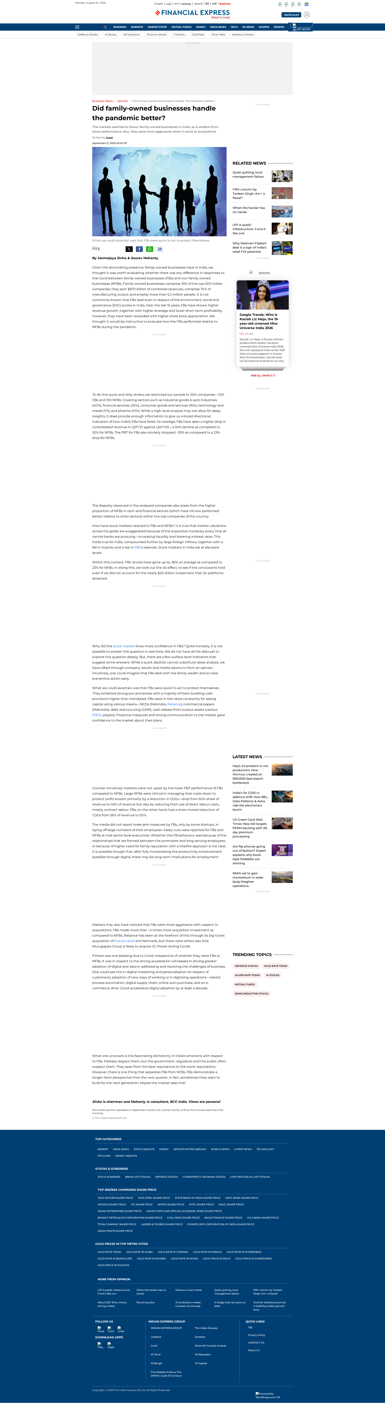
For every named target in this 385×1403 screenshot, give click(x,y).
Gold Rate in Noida (184, 1258)
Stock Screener (109, 1176)
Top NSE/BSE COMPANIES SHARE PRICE (127, 1190)
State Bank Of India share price (197, 1197)
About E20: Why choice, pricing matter (112, 1304)
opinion (122, 101)
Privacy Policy (256, 1335)
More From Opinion (114, 1279)
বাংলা (176, 3)
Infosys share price (112, 1204)
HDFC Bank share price (241, 1197)
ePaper (279, 26)
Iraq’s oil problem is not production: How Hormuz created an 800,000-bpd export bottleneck (250, 774)
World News (220, 1149)
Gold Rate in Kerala (207, 1251)
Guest (109, 137)
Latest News (243, 1149)
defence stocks (246, 965)
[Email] (119, 249)
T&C (250, 1327)
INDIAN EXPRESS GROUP (166, 1328)
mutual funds (245, 984)
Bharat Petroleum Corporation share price (130, 1217)
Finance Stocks (156, 34)
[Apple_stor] (108, 1345)
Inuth (154, 1345)
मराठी (214, 3)
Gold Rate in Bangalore (115, 1258)
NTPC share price (201, 1204)
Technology (265, 1149)
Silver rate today (247, 975)
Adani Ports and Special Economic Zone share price (184, 1211)
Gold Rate (198, 34)
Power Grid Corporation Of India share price (220, 1224)
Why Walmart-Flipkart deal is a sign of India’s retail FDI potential (249, 247)
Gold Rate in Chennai (173, 1251)
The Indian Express (206, 1328)
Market (103, 1149)
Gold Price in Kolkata (113, 1265)
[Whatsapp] (281, 5)
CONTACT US (256, 1342)
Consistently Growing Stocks (204, 1176)
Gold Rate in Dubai (139, 1251)
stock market (124, 646)
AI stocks (273, 975)
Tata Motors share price (115, 1197)
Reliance (174, 704)
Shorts (264, 26)
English (158, 3)
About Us (253, 1350)
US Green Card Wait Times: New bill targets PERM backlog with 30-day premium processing (250, 828)
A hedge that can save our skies (230, 1304)
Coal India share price (183, 1217)
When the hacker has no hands (249, 210)
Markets (137, 26)
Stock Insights (144, 1149)
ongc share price (231, 1204)
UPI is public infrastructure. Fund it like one (249, 229)
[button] (306, 14)
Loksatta (156, 1336)
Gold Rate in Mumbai (151, 1258)
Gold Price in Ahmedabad (253, 1258)
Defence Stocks (88, 34)
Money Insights (126, 1155)
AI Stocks (111, 34)
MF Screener (132, 34)
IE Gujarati (201, 1363)
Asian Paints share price (115, 1230)
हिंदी (207, 3)
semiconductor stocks (251, 993)
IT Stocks (179, 34)
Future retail (124, 941)
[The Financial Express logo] (192, 14)
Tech (234, 26)
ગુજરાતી (198, 3)
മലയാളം (186, 3)
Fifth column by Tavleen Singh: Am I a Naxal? (249, 193)
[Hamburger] (77, 27)
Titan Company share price (117, 1224)
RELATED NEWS (249, 163)
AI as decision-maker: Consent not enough (188, 1304)
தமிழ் (168, 3)
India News (218, 26)
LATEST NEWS (247, 756)
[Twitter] (293, 5)
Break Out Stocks (137, 1176)
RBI (137, 547)
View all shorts (262, 375)
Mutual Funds (181, 26)
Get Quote (301, 25)
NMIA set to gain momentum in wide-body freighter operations (248, 879)
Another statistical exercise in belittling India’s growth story (269, 1306)
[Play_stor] (98, 1345)
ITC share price (142, 1204)
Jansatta (200, 1336)
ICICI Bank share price (263, 1217)
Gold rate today (276, 965)
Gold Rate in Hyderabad (244, 1251)
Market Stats (157, 26)
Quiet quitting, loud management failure (248, 174)
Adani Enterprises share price (120, 1211)
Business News (102, 101)
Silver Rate (218, 34)
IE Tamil (155, 1354)
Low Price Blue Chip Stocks (250, 1176)
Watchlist (291, 14)
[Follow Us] (159, 249)
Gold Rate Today (109, 1251)
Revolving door (146, 1302)
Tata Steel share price (154, 1197)
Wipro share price (170, 1204)
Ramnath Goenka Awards (210, 1345)
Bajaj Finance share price (223, 1217)
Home (105, 26)
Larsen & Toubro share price (162, 1224)
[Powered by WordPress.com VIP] (274, 1395)
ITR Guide (104, 1155)
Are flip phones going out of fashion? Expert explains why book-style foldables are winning (249, 854)
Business (225, 3)
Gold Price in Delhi (216, 1258)
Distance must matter (188, 1289)
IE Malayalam (203, 1354)
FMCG (97, 715)
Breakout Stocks (243, 34)
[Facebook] (287, 5)
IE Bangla (156, 1363)
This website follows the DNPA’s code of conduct (166, 1374)
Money (201, 26)
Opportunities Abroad (189, 1149)
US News (248, 26)
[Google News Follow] (306, 4)
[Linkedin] (300, 5)
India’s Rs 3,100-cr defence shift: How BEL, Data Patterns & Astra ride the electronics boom (250, 801)
